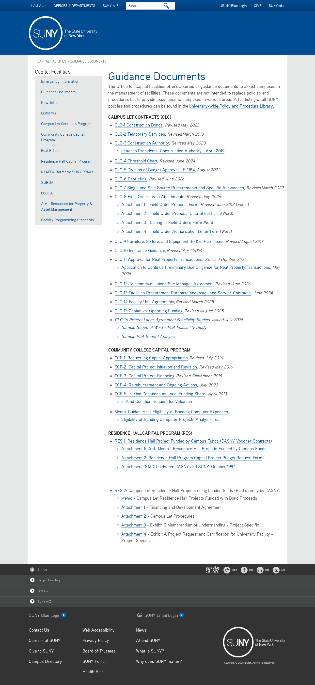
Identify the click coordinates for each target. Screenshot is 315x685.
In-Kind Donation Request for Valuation (156, 401)
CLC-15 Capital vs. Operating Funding (149, 310)
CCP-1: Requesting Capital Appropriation (151, 357)
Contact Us (39, 630)
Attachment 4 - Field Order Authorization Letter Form (170, 231)
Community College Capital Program (63, 137)
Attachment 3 (133, 524)
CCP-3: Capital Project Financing (144, 375)
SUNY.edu (276, 5)
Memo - (128, 498)
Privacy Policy (95, 640)
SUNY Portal (94, 661)
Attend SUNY (148, 640)
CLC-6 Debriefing (131, 178)
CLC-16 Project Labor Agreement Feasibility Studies (162, 319)
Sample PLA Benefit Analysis (148, 336)
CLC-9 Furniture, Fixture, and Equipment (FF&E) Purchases (169, 241)
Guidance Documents (88, 61)
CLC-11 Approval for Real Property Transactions (158, 259)
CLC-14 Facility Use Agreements (144, 301)
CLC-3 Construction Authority (142, 142)
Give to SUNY (41, 650)
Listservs (48, 113)
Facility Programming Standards (67, 220)
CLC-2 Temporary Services (140, 134)
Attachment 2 (133, 516)
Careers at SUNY (45, 640)
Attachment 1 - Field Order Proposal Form (159, 204)
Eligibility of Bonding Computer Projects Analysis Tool (170, 419)
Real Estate (50, 150)
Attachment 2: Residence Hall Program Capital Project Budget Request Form (191, 457)
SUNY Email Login (161, 615)
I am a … (42, 590)
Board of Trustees (99, 650)
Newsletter (50, 102)
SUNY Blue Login (234, 5)
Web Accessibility (98, 630)
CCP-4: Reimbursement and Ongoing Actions (156, 384)
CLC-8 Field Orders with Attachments (149, 196)
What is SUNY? (150, 650)
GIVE (257, 5)
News (141, 630)
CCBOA (47, 193)
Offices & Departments (74, 5)
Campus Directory (48, 580)
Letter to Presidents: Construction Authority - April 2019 (172, 150)
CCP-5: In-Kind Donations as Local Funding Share (160, 393)
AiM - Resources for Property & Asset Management (66, 206)
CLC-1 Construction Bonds (139, 124)
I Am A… (37, 5)
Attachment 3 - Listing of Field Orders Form (161, 222)
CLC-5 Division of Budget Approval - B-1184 (155, 169)
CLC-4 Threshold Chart (136, 160)
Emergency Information (60, 81)
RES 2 (120, 490)
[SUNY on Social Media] (212, 569)
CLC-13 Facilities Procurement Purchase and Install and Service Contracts (183, 292)
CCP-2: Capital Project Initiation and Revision (156, 366)
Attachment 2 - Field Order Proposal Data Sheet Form (171, 213)
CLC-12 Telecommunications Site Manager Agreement (164, 283)
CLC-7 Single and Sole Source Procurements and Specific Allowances (179, 187)
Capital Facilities (51, 61)
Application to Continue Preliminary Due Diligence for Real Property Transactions (195, 267)
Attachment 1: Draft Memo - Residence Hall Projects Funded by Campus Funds (194, 448)
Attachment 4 (133, 534)
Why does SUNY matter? (159, 661)
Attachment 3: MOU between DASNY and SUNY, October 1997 (178, 466)
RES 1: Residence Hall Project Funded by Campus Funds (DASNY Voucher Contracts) (193, 441)
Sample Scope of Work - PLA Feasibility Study (163, 327)
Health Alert (93, 671)
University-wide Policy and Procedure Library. (231, 106)
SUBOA (47, 182)
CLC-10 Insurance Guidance (140, 250)
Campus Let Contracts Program (66, 123)
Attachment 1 (133, 507)
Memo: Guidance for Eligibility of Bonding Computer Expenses (171, 411)
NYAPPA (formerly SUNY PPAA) (67, 172)
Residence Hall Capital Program (66, 161)
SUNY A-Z (111, 5)
